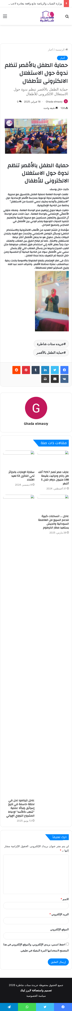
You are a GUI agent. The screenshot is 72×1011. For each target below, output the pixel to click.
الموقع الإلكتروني (59, 929)
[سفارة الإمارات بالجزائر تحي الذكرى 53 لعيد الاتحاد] (18, 459)
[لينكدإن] (45, 370)
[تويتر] (55, 370)
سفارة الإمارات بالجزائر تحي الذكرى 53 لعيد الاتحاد (21, 475)
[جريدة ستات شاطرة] (47, 16)
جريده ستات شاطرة (50, 344)
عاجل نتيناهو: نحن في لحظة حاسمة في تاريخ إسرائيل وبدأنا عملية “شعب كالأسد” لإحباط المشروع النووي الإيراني (20, 808)
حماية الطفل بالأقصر (50, 352)
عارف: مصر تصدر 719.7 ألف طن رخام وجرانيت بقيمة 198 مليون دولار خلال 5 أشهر (53, 477)
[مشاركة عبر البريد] (55, 379)
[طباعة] (45, 379)
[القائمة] (5, 17)
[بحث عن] (67, 17)
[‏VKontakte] (64, 379)
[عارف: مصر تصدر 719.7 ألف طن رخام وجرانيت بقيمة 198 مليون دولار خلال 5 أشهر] (53, 459)
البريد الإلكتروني (59, 914)
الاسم (65, 899)
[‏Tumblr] (36, 370)
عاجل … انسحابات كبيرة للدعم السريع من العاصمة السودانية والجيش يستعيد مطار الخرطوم (53, 522)
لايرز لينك (26, 990)
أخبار (50, 49)
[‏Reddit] (16, 370)
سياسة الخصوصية (36, 995)
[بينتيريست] (26, 370)
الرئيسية (60, 49)
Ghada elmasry (54, 101)
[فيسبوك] (64, 370)
